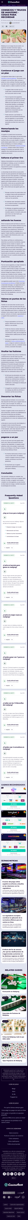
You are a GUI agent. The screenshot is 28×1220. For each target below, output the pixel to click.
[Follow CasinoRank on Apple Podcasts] (23, 1173)
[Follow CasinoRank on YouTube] (15, 1173)
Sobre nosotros (13, 1133)
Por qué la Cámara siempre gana (13, 1107)
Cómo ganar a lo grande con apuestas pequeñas (12, 1114)
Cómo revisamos (14, 1138)
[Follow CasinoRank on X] (11, 1173)
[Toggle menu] (2, 2)
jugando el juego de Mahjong (8, 78)
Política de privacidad (13, 1144)
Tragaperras (13, 1097)
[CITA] (10, 1197)
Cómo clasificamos (13, 1141)
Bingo (13, 1088)
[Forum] (17, 1197)
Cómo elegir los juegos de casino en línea (14, 1110)
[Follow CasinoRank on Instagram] (8, 1173)
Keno (13, 1091)
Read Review (13, 806)
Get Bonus (14, 804)
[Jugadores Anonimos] (4, 1197)
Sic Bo (13, 1094)
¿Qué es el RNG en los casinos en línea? (13, 1118)
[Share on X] (2, 26)
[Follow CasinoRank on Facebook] (4, 1173)
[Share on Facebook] (6, 26)
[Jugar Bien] (20, 1193)
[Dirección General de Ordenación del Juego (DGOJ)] (9, 1193)
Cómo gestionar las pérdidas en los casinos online (11, 1121)
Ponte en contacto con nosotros (13, 1136)
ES (13, 1178)
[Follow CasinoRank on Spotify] (19, 1173)
